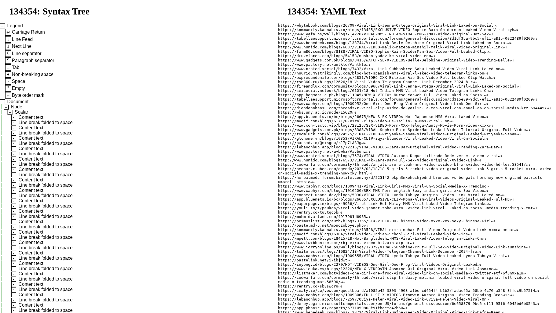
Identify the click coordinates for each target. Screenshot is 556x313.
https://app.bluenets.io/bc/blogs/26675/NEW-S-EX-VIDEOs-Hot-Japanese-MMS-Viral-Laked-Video (381, 116)
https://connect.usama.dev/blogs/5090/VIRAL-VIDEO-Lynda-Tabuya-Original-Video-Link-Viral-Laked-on (389, 195)
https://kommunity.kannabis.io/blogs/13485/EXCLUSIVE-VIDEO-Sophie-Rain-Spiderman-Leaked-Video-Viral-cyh (396, 30)
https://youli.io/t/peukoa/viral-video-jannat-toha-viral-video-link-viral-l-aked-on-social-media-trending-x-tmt (405, 208)
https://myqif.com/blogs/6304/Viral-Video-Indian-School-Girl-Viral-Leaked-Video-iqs (373, 234)
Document (17, 101)
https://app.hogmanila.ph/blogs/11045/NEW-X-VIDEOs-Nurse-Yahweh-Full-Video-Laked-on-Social (381, 95)
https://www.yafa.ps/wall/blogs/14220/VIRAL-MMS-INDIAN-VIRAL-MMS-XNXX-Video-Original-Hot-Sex (383, 34)
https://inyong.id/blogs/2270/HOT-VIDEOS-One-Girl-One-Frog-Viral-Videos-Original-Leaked (377, 264)
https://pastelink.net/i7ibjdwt (313, 260)
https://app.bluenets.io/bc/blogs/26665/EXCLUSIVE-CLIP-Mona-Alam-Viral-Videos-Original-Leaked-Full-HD (394, 199)
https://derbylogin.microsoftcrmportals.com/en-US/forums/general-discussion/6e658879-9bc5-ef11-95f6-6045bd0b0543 (406, 303)
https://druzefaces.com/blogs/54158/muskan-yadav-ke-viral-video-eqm (354, 56)
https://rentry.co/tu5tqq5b (308, 212)
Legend (15, 25)
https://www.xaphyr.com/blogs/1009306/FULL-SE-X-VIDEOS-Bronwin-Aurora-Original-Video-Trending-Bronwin (394, 295)
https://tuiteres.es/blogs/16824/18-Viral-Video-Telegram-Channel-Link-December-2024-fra (377, 251)
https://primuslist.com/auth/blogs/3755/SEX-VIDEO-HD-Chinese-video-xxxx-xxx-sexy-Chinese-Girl (384, 221)
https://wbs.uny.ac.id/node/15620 (315, 112)
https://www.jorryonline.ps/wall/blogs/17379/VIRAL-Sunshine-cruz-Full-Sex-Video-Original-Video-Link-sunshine (402, 247)
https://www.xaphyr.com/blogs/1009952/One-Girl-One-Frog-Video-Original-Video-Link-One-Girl (381, 103)
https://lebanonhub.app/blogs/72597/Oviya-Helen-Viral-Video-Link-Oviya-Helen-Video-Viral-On (382, 299)
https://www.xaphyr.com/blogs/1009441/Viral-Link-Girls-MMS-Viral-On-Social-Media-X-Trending (382, 186)
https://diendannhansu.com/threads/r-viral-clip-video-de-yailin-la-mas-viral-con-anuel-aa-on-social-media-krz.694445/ (412, 108)
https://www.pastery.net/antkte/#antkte (322, 64)
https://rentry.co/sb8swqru (308, 286)
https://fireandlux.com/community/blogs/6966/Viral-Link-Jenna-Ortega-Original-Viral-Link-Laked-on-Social (397, 86)
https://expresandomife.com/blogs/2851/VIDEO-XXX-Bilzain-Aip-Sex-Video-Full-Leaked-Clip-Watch (384, 77)
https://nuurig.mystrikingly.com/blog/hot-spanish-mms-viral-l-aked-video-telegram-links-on (381, 73)
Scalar (21, 112)
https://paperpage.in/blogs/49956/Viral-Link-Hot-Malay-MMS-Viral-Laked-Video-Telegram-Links (382, 203)
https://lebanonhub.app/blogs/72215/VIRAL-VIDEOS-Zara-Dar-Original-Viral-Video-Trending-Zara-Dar (388, 147)
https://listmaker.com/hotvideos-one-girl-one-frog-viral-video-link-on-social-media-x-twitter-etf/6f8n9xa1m (401, 273)
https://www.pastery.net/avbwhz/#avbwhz (322, 151)
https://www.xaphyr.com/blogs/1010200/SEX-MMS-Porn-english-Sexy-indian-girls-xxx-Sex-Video (381, 190)
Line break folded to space (46, 122)
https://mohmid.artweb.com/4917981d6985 (322, 216)
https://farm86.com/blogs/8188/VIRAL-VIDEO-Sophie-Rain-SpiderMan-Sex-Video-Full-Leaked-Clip (382, 51)
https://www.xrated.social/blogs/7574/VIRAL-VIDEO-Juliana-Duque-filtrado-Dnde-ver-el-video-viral (388, 156)
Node (16, 106)
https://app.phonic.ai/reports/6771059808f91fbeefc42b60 (340, 308)
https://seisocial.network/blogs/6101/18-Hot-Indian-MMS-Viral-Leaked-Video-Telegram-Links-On (383, 90)
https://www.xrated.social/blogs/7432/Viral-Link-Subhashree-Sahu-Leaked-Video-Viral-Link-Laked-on (389, 69)
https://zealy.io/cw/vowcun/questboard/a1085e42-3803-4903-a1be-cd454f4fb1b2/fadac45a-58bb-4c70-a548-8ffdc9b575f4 (406, 290)
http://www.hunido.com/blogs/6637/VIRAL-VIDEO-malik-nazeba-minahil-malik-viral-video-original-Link (390, 47)
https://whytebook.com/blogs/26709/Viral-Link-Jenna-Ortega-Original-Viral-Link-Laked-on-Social (385, 25)
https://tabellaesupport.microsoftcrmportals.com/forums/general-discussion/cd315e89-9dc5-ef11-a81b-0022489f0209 (405, 99)
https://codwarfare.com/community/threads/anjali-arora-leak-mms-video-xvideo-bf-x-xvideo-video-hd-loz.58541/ (402, 164)
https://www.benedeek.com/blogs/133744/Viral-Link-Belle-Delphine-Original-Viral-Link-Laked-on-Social (392, 43)
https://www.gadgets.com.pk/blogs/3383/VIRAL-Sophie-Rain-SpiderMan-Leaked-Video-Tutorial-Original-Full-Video (402, 130)
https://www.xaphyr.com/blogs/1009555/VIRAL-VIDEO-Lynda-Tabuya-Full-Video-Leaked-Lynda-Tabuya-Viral (391, 256)
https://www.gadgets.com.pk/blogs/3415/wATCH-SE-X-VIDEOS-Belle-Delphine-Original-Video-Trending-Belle (394, 60)
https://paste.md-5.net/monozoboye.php (321, 225)
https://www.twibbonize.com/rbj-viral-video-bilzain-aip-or (344, 243)
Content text (31, 117)
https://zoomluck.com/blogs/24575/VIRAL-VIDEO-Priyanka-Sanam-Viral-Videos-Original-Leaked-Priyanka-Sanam (397, 134)
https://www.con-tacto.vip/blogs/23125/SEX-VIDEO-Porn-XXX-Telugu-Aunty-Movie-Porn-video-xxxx (383, 125)
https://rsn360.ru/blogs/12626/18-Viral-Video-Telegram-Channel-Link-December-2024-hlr (375, 82)
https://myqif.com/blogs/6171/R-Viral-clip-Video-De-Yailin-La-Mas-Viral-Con (363, 121)
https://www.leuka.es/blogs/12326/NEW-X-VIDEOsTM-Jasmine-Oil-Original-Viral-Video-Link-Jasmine (385, 269)
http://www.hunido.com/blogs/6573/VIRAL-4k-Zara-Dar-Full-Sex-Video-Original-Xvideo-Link (377, 160)
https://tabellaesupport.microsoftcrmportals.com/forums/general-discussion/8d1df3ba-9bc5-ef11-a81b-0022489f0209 (405, 38)
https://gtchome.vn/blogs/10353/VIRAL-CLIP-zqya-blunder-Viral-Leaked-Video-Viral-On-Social (381, 138)
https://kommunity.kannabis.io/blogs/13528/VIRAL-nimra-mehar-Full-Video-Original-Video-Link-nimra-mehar (396, 230)
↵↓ (495, 25)
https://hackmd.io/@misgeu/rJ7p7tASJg (319, 143)
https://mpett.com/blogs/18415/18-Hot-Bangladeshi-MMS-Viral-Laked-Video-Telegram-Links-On (380, 238)
